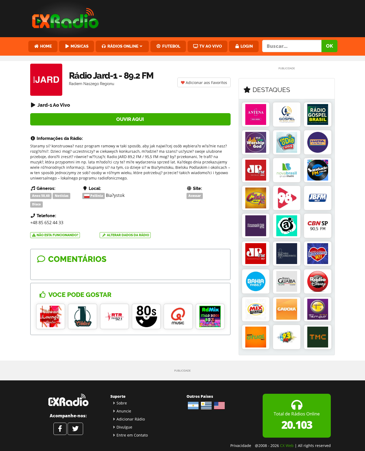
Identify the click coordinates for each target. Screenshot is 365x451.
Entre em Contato (132, 435)
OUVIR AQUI (130, 119)
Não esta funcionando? (57, 235)
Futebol (170, 46)
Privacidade (240, 445)
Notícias (61, 195)
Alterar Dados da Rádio (127, 235)
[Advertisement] (223, 17)
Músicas (78, 46)
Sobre (122, 403)
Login (246, 46)
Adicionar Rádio (131, 419)
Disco (36, 204)
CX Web (287, 445)
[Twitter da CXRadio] (75, 429)
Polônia (96, 195)
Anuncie (124, 411)
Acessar (194, 195)
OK (329, 46)
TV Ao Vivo (210, 46)
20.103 (296, 424)
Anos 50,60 (41, 195)
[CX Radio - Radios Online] (68, 400)
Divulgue (124, 427)
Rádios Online (122, 46)
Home (45, 46)
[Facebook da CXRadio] (60, 429)
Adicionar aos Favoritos (206, 82)
